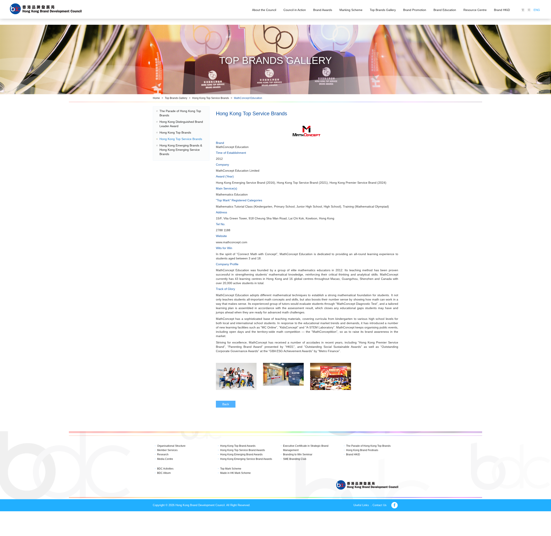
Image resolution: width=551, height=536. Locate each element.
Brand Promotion (414, 10)
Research (163, 454)
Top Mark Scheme (230, 468)
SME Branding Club (294, 459)
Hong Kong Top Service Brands (210, 98)
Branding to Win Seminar (297, 454)
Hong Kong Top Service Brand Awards (242, 450)
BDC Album (164, 472)
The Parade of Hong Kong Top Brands (368, 445)
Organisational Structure (171, 445)
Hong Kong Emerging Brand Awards (241, 454)
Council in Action (294, 10)
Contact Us (380, 505)
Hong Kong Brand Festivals (362, 450)
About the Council (264, 10)
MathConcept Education (248, 98)
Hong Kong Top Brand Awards (237, 445)
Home (156, 98)
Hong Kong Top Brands (175, 132)
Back (225, 404)
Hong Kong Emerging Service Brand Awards (246, 459)
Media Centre (165, 459)
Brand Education (444, 10)
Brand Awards (322, 10)
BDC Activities (165, 468)
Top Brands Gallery (383, 10)
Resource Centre (475, 10)
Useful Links (361, 505)
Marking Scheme (350, 10)
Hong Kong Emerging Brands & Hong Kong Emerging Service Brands (180, 150)
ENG (537, 10)
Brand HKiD (502, 10)
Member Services (167, 450)
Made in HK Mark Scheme (235, 472)
